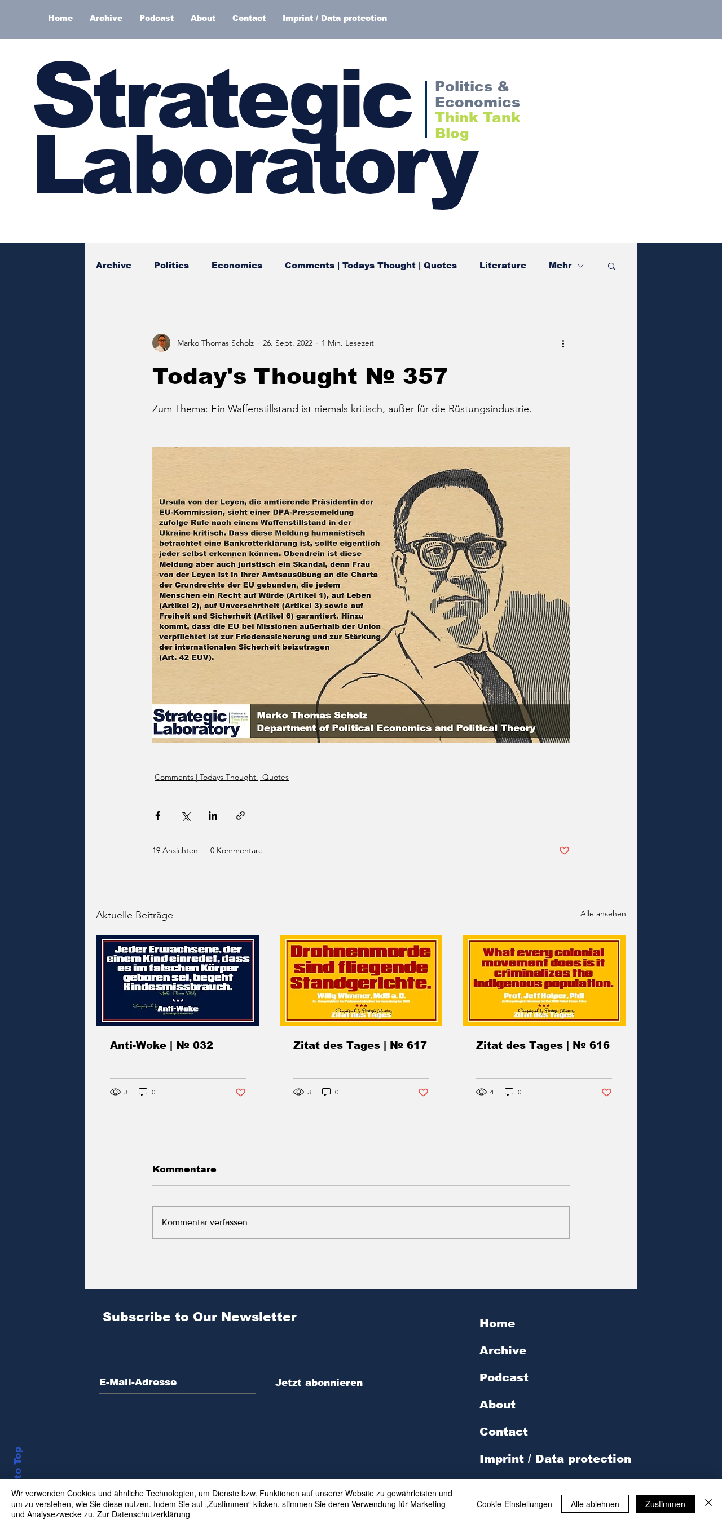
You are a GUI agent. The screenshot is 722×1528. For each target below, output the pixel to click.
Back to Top (17, 1477)
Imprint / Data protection (555, 1458)
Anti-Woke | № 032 (161, 1045)
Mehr (560, 265)
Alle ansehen (603, 913)
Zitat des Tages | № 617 (360, 1045)
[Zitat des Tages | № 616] (544, 980)
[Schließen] (708, 1503)
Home (497, 1323)
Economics (237, 265)
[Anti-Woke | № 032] (177, 980)
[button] (611, 265)
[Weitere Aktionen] (563, 343)
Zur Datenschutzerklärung (143, 1514)
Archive (113, 265)
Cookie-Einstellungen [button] (514, 1503)
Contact (503, 1431)
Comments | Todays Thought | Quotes (371, 265)
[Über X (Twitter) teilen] (185, 815)
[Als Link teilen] (240, 815)
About (497, 1404)
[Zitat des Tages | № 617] (361, 980)
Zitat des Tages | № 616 (543, 1045)
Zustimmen (665, 1503)
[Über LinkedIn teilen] (213, 815)
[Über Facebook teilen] (157, 815)
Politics (171, 265)
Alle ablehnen (595, 1503)
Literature (502, 265)
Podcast (504, 1377)
